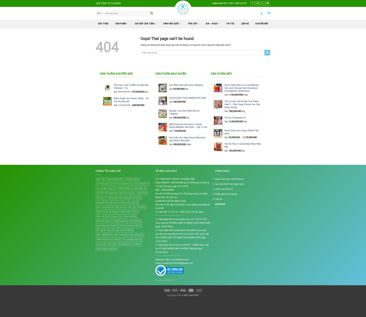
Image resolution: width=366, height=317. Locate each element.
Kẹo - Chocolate (105, 207)
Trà (117, 239)
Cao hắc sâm (132, 179)
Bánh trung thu (115, 179)
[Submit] (151, 13)
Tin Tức (230, 23)
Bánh (101, 179)
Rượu (117, 216)
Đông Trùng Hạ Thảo (106, 249)
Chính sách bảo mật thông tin (229, 179)
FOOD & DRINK (124, 188)
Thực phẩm (136, 235)
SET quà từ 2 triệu (124, 230)
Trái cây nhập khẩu (132, 239)
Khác (125, 202)
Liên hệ (218, 199)
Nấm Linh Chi (103, 216)
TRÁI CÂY (192, 23)
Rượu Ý (115, 225)
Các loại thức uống (106, 188)
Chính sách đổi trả (224, 189)
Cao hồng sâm (104, 184)
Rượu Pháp (102, 225)
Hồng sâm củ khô (132, 198)
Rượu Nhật (135, 221)
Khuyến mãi (261, 23)
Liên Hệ (245, 23)
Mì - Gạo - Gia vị (137, 207)
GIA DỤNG (140, 188)
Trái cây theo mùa (106, 244)
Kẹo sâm (121, 207)
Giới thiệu (103, 23)
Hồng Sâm (115, 198)
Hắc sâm (102, 198)
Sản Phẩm (120, 23)
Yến (138, 244)
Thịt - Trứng (121, 235)
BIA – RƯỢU (211, 23)
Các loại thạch (141, 184)
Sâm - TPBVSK (104, 235)
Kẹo (135, 202)
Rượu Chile (130, 216)
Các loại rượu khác (123, 184)
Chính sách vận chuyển (226, 194)
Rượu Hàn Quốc (104, 221)
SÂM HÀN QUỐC (171, 23)
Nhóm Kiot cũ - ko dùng (108, 212)
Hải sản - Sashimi (138, 193)
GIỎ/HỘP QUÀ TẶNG (145, 23)
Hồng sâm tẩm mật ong (108, 202)
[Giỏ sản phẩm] (268, 13)
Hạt (123, 193)
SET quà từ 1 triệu (105, 230)
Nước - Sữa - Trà (129, 212)
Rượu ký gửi (121, 221)
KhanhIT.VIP (170, 280)
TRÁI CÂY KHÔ (104, 239)
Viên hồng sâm (125, 244)
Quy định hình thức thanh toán (229, 184)
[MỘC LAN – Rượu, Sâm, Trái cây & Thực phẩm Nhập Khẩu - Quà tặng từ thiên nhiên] (183, 9)
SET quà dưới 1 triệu (131, 225)
